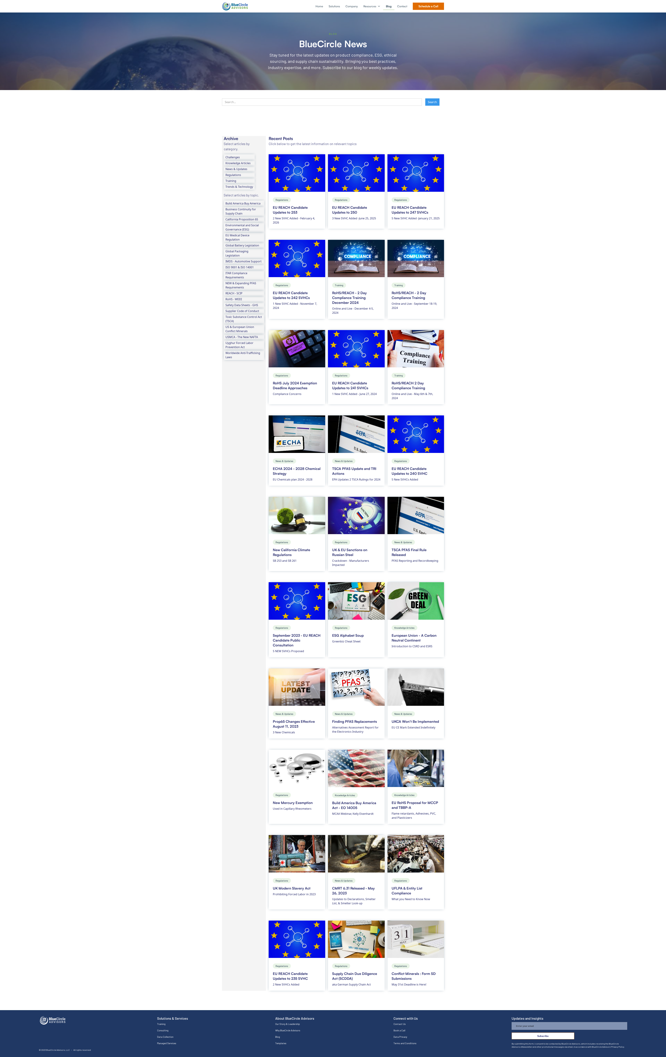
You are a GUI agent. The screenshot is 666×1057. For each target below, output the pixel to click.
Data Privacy (400, 1036)
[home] (235, 6)
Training (161, 1023)
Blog (389, 6)
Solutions (334, 6)
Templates (280, 1043)
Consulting (162, 1030)
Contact (402, 6)
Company (351, 6)
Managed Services (166, 1043)
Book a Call (399, 1030)
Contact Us (400, 1023)
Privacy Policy (617, 1047)
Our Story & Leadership (287, 1023)
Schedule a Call (428, 6)
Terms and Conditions (405, 1043)
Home (319, 6)
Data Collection (165, 1036)
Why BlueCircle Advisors (287, 1030)
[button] (372, 6)
